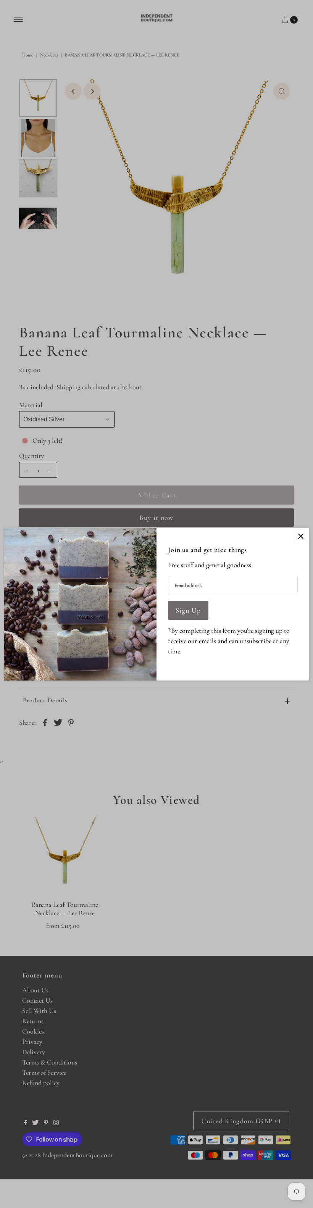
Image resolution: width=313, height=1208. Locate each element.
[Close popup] (300, 536)
